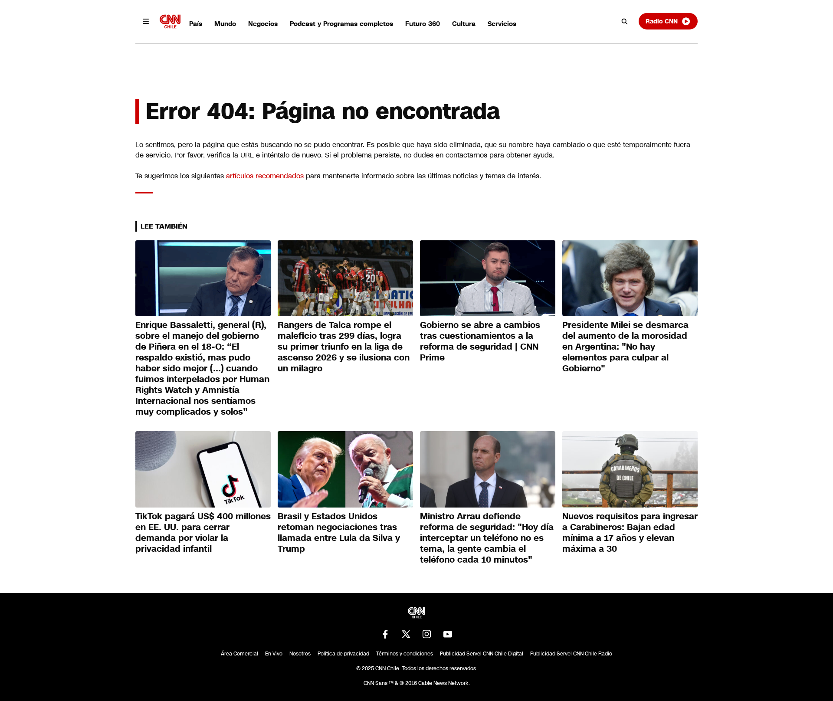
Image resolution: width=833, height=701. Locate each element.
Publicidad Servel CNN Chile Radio (571, 653)
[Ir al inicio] (170, 21)
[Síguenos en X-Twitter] (406, 634)
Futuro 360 (422, 23)
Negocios (263, 23)
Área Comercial (239, 653)
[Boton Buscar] (624, 21)
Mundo (225, 23)
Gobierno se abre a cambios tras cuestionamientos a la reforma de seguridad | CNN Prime (480, 341)
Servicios (502, 23)
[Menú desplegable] (145, 21)
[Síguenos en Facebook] (385, 634)
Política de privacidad (343, 653)
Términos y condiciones (404, 653)
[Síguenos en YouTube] (448, 634)
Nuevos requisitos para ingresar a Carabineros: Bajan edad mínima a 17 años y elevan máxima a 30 (630, 532)
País (195, 23)
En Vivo (273, 653)
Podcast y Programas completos (341, 23)
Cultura (464, 23)
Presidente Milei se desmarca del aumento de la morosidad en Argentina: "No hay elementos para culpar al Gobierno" (625, 346)
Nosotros (300, 653)
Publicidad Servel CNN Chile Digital (481, 653)
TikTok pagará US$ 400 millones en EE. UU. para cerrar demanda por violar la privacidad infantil (203, 532)
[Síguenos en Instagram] (427, 634)
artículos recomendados (265, 176)
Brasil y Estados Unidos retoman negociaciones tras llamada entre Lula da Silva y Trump (339, 532)
